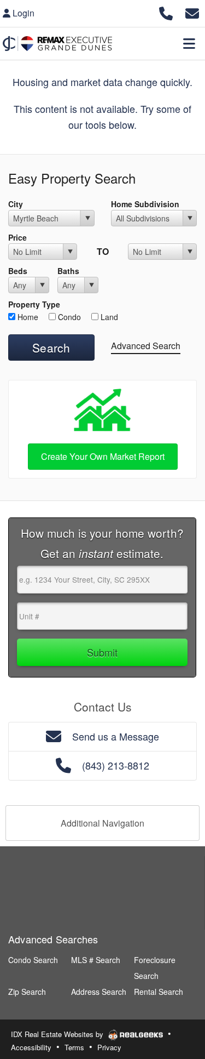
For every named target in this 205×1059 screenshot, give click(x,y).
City (15, 203)
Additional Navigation (102, 823)
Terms (74, 1047)
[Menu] (189, 43)
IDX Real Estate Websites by (58, 1034)
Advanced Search (145, 345)
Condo (68, 316)
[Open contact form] (192, 11)
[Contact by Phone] (166, 11)
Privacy (109, 1047)
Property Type (34, 304)
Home (26, 316)
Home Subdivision (145, 203)
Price (17, 237)
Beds (17, 270)
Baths (68, 270)
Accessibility (31, 1047)
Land (108, 316)
